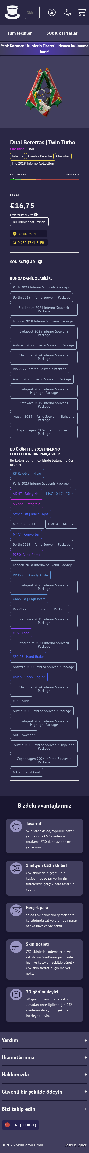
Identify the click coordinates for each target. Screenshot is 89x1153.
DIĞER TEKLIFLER (30, 242)
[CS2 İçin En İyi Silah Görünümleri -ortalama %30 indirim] (12, 12)
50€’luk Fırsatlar (61, 33)
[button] (51, 12)
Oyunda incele (31, 234)
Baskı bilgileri (75, 1144)
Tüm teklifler (19, 33)
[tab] (44, 262)
